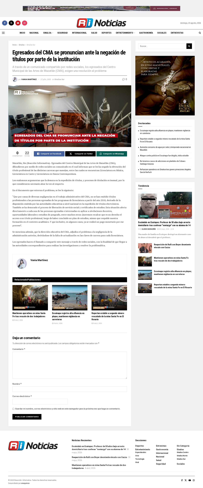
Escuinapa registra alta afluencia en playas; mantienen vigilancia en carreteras (68, 316)
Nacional (34, 33)
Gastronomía (146, 33)
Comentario (18, 349)
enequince (25, 483)
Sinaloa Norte (182, 456)
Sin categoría (183, 446)
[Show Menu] (3, 33)
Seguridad (62, 33)
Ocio (137, 456)
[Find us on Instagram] (24, 23)
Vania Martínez (29, 79)
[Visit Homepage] (101, 23)
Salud (94, 33)
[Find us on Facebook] (4, 23)
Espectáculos (140, 452)
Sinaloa (47, 33)
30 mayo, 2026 (164, 229)
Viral (137, 462)
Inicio (22, 33)
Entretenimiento (124, 33)
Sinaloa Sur (31, 45)
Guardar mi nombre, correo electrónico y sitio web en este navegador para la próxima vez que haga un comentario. (67, 409)
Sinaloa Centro (182, 452)
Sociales (161, 33)
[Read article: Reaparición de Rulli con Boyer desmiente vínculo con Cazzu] (145, 248)
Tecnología (139, 459)
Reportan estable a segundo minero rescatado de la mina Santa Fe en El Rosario (108, 316)
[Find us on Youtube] (18, 23)
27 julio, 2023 (46, 79)
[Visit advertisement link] (101, 8)
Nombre (17, 384)
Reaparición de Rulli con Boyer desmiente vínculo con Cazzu (99, 457)
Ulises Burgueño (149, 229)
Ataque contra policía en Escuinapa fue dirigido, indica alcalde (164, 155)
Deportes (106, 33)
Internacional (79, 33)
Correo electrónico (22, 396)
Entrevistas (177, 33)
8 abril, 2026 (18, 320)
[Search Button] (200, 32)
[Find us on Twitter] (11, 23)
